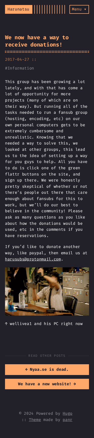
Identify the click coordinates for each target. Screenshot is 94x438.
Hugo (67, 413)
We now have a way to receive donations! (37, 41)
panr (67, 419)
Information (21, 68)
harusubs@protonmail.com (33, 259)
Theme (35, 419)
